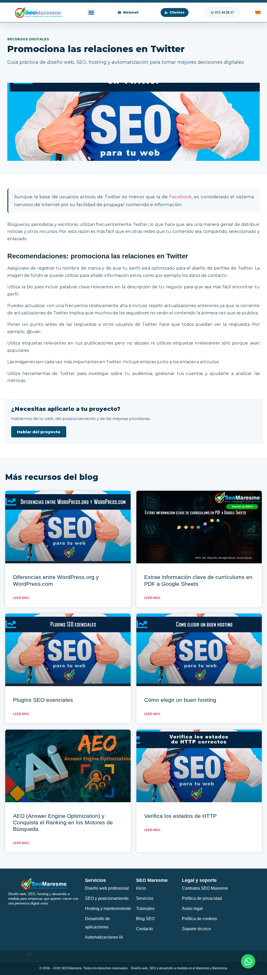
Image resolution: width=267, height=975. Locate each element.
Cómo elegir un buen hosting (180, 700)
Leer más (21, 598)
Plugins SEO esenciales (43, 700)
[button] (91, 12)
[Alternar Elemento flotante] (248, 961)
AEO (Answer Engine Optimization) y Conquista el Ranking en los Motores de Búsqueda (63, 822)
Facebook (180, 196)
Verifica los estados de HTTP (180, 816)
